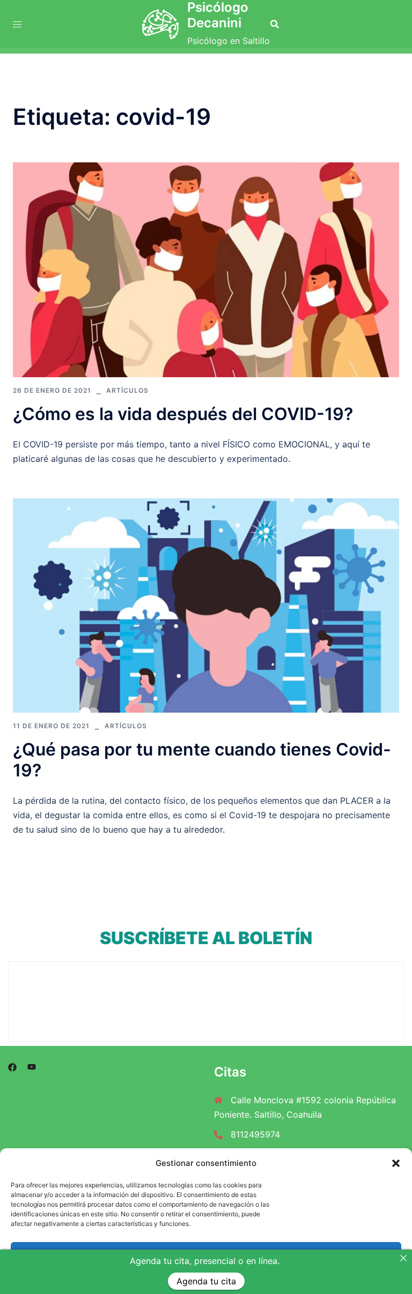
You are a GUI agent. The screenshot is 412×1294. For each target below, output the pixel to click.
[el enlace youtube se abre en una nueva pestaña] (31, 1066)
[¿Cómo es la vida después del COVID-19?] (206, 269)
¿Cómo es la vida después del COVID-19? (183, 413)
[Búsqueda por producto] (274, 24)
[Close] (403, 1258)
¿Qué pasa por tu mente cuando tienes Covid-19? (202, 759)
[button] (396, 1163)
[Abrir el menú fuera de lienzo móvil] (17, 24)
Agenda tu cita (206, 1281)
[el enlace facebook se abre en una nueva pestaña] (12, 1066)
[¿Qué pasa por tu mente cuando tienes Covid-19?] (206, 605)
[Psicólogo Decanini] (160, 24)
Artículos (127, 390)
